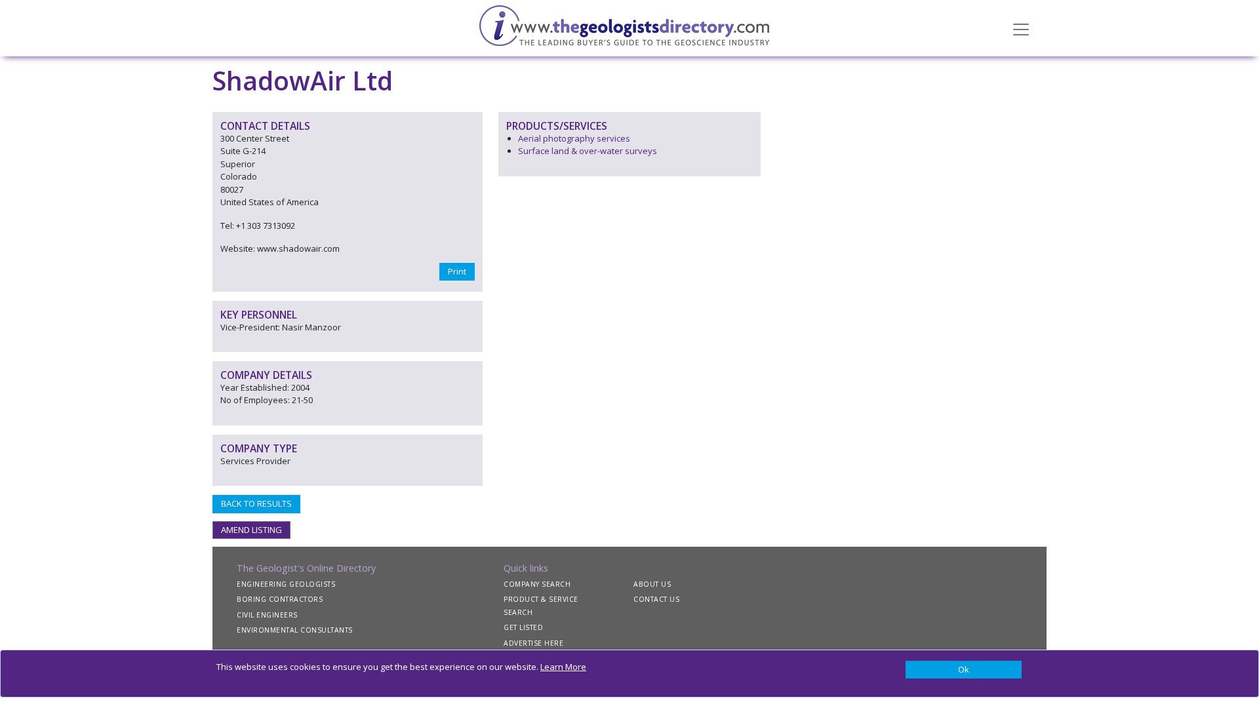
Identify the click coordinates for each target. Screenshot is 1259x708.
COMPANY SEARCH (537, 584)
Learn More (563, 667)
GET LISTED (523, 627)
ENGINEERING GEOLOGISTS (286, 584)
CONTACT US (656, 599)
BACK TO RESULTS (256, 503)
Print (457, 271)
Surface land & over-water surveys (587, 151)
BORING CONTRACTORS (280, 599)
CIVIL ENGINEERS (267, 615)
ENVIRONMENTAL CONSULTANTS (295, 630)
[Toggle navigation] (1021, 28)
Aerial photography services (574, 138)
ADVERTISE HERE (533, 643)
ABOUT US (652, 584)
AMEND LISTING (251, 530)
